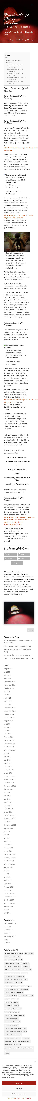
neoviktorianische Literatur (23, 970)
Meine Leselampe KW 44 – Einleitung (16, 66)
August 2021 (8, 828)
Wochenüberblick (10, 1041)
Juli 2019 (7, 910)
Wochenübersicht (24, 1041)
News (6, 30)
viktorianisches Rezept (11, 1025)
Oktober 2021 (9, 822)
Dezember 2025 (9, 682)
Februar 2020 (9, 887)
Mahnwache (9, 970)
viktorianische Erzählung (24, 986)
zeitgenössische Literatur (13, 1044)
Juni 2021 (7, 835)
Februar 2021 (9, 848)
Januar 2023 (8, 773)
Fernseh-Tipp (8, 930)
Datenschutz (20, 1098)
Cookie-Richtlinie (11, 1098)
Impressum (28, 1098)
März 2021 (7, 845)
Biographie (29, 953)
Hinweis (17, 966)
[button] (35, 1062)
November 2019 (9, 897)
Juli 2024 (7, 724)
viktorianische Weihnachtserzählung (16, 1031)
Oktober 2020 (9, 861)
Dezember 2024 (9, 708)
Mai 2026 (7, 675)
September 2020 (10, 864)
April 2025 (7, 698)
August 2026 (8, 669)
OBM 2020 (8, 976)
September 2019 (10, 903)
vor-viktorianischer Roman (13, 1038)
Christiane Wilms (13, 27)
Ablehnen (19, 1088)
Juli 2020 (7, 871)
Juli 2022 (7, 792)
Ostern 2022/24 (19, 976)
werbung (26, 1038)
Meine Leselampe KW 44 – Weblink (16, 82)
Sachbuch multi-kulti (20, 979)
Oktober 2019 (9, 900)
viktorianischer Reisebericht (13, 1009)
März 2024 (7, 734)
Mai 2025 (7, 695)
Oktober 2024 (9, 714)
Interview (7, 933)
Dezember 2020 (9, 854)
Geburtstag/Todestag (22, 963)
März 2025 (7, 701)
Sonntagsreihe (9, 983)
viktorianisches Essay (11, 1018)
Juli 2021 (7, 832)
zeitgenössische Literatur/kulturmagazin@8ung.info (19, 1049)
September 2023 (10, 750)
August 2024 (8, 721)
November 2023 (9, 744)
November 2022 (9, 779)
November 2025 (9, 685)
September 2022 (10, 786)
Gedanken (8, 966)
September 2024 (10, 718)
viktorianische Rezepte (12, 999)
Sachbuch (8, 979)
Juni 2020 (7, 874)
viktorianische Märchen (26, 996)
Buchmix (8, 957)
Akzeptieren (19, 1083)
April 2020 (7, 880)
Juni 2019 (7, 913)
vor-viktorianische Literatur (13, 1035)
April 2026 (7, 678)
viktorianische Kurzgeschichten (14, 992)
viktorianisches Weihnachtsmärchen (15, 1028)
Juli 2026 (7, 672)
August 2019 (8, 906)
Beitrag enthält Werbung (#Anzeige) (21, 40)
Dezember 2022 (9, 776)
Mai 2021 (7, 838)
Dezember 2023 (9, 740)
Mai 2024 (7, 731)
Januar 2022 (8, 812)
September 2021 (10, 825)
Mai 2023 (7, 760)
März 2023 (7, 766)
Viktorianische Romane (12, 1005)
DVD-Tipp (7, 927)
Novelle (24, 973)
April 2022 (7, 802)
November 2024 (9, 711)
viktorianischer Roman (12, 1012)
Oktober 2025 (9, 688)
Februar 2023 (9, 770)
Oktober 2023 (9, 747)
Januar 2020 (8, 890)
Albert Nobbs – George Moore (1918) (17, 646)
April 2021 (7, 841)
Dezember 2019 (9, 893)
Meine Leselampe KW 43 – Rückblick (16, 70)
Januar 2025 (8, 704)
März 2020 (7, 884)
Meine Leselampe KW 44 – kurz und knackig (18, 78)
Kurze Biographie (10, 936)
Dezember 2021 (9, 815)
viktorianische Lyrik (11, 996)
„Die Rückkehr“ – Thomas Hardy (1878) (18, 655)
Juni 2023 (7, 757)
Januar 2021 (8, 851)
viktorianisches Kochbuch (12, 1022)
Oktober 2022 (9, 783)
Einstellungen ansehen (19, 1094)
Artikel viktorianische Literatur (14, 953)
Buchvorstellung (10, 923)
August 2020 (8, 867)
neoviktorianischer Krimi (12, 973)
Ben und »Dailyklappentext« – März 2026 (18, 658)
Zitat (7, 1053)
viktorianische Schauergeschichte (14, 1015)
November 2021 (9, 818)
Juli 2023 (7, 753)
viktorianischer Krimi (11, 1002)
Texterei (7, 943)
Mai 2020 (7, 877)
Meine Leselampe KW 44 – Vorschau (14, 62)
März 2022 (7, 805)
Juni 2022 (7, 796)
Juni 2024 (7, 727)
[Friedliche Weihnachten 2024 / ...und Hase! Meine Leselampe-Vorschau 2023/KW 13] (19, 624)
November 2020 (9, 858)
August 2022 (8, 789)
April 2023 (7, 763)
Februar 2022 (9, 809)
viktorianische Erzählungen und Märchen (16, 989)
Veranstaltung (9, 986)
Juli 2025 (7, 691)
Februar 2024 (9, 737)
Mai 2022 (7, 799)
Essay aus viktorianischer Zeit (13, 960)
